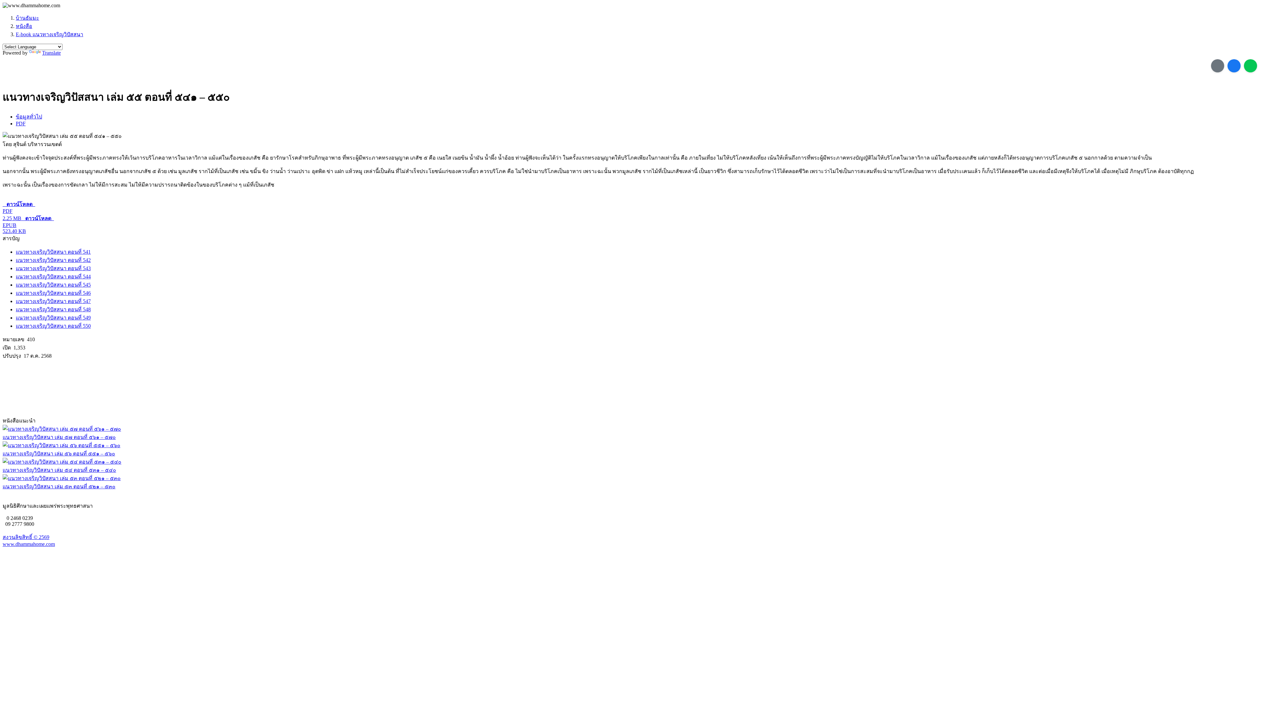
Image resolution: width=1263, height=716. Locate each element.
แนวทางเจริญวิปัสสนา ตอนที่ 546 (53, 293)
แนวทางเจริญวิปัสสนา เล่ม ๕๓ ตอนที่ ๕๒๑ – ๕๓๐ (59, 486)
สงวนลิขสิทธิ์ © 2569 (26, 537)
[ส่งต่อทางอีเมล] (1217, 65)
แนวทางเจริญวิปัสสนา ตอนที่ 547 (53, 301)
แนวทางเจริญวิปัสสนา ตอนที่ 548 (53, 309)
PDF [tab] (21, 123)
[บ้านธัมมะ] (31, 6)
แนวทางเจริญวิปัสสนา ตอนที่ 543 (53, 268)
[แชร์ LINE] (1250, 65)
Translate (51, 53)
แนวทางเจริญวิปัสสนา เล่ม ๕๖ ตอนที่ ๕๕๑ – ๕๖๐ (59, 453)
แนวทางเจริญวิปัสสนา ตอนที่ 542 (53, 260)
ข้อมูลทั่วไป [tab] (29, 116)
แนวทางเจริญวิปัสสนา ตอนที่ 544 (53, 276)
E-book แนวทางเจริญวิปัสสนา (49, 34)
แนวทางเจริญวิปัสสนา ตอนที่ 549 (53, 317)
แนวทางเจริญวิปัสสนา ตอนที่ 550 (53, 326)
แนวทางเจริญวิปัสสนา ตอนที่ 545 (53, 285)
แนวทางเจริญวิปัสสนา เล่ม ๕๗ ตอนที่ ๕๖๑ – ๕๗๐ (59, 437)
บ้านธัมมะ (27, 18)
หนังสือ (24, 26)
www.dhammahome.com (29, 544)
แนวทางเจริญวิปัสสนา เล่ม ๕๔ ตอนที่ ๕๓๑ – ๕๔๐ (59, 470)
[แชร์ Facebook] (1234, 65)
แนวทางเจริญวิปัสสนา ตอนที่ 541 (53, 252)
